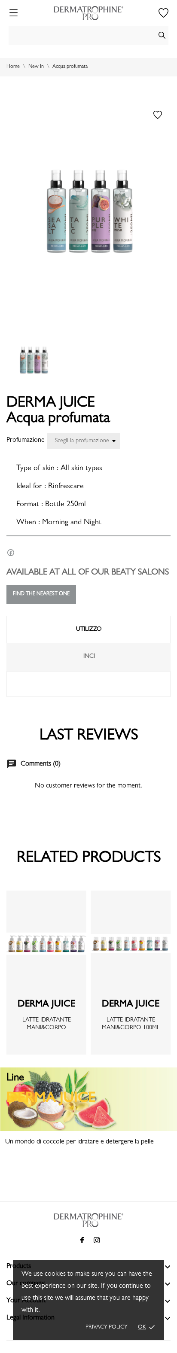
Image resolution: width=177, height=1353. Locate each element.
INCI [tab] (89, 657)
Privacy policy (106, 1327)
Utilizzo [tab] (89, 629)
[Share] (11, 552)
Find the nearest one (41, 594)
